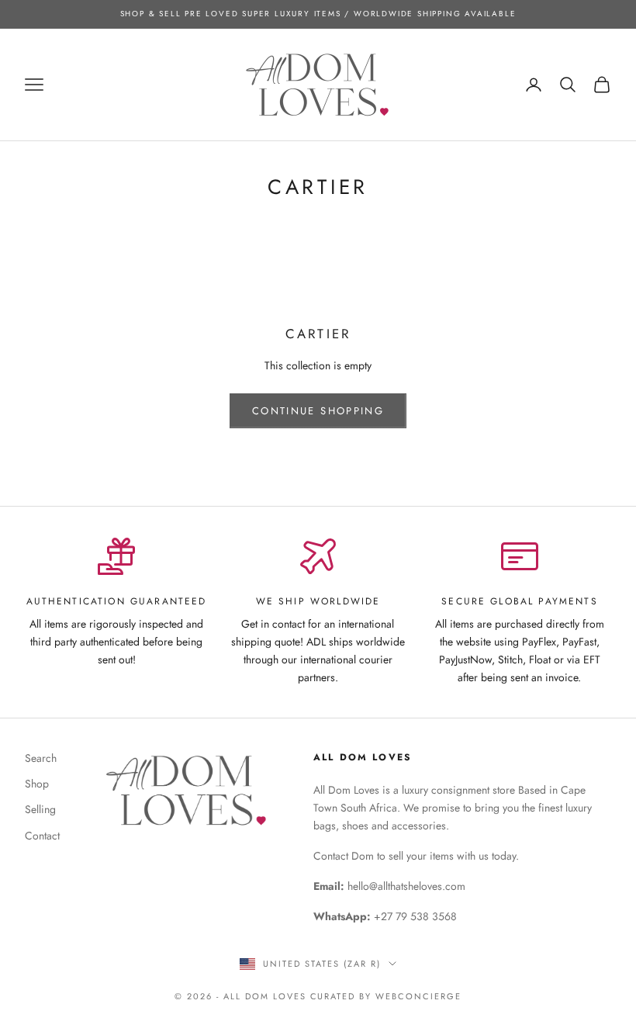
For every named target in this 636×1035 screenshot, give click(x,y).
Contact (42, 835)
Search (41, 758)
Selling (40, 809)
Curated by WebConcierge (386, 996)
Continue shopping (318, 410)
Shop (37, 783)
